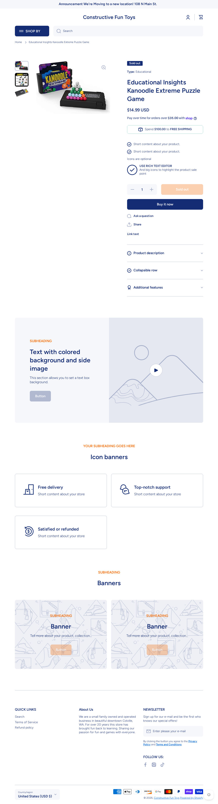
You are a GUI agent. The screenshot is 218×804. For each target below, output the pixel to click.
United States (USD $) (35, 796)
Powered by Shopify (191, 797)
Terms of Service (26, 722)
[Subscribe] (197, 731)
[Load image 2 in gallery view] (22, 80)
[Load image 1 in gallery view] (22, 66)
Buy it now (165, 204)
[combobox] (128, 31)
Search (19, 717)
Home (18, 42)
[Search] (57, 31)
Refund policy (24, 727)
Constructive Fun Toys (166, 797)
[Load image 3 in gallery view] (22, 93)
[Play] (156, 370)
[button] (201, 17)
